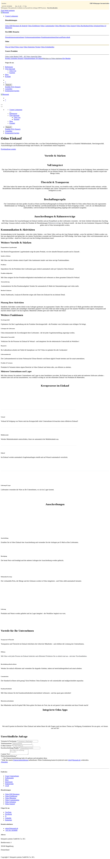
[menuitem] (11, 16)
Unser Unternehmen (12, 776)
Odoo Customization (12, 800)
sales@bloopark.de (11, 828)
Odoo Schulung (10, 802)
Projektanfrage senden (8, 149)
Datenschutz (9, 784)
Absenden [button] (4, 762)
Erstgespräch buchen (12, 91)
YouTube (8, 812)
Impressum (9, 782)
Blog (6, 780)
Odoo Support (10, 804)
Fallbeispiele (9, 778)
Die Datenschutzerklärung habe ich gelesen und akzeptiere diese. (25, 758)
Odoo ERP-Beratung (12, 794)
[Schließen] (2, 106)
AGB (7, 786)
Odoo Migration (10, 798)
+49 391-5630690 (7, 6)
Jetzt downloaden (52, 8)
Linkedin (8, 818)
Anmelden (8, 89)
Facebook (8, 814)
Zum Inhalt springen (8, 10)
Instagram (8, 820)
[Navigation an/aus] (2, 104)
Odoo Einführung (11, 796)
